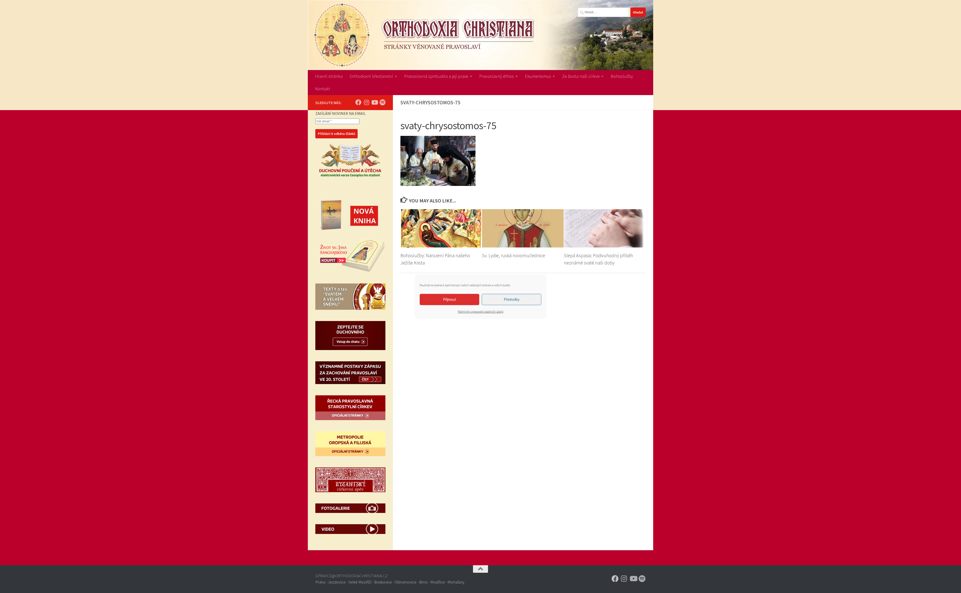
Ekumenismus (538, 76)
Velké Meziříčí (359, 582)
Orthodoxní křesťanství (371, 76)
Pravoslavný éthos (496, 76)
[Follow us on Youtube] (374, 102)
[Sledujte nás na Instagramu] (366, 102)
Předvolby (512, 299)
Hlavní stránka (329, 76)
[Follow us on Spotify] (382, 102)
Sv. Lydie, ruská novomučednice (513, 255)
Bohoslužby (622, 76)
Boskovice (383, 582)
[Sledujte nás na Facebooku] (358, 102)
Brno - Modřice (432, 582)
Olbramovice (405, 582)
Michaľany (455, 582)
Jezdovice (337, 582)
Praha (320, 582)
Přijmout (449, 299)
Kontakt (322, 89)
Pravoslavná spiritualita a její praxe (436, 76)
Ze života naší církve (581, 76)
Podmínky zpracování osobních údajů (480, 311)
